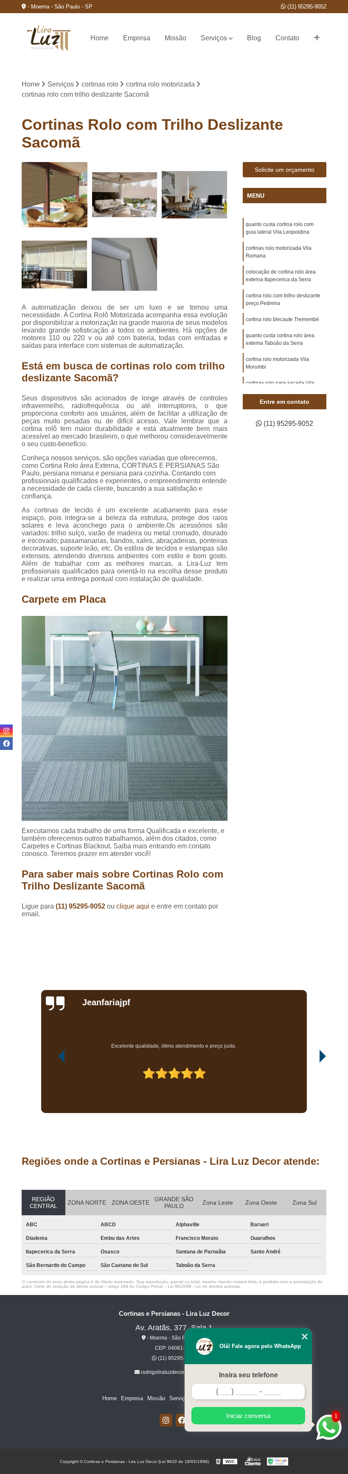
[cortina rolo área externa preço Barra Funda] (124, 195)
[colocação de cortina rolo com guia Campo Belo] (124, 264)
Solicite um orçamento (284, 169)
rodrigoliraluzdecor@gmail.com (176, 1372)
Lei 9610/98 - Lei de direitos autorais (204, 1286)
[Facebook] (182, 1420)
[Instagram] (166, 1420)
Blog (254, 38)
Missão (175, 38)
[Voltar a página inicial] (49, 38)
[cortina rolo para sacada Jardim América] (54, 264)
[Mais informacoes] (316, 38)
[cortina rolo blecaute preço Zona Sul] (194, 195)
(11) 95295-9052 (306, 6)
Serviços (214, 38)
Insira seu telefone (248, 1375)
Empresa (136, 38)
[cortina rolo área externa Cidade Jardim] (54, 195)
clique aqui (132, 906)
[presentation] (50, 1089)
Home (99, 38)
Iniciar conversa (248, 1415)
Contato (287, 38)
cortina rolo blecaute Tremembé (282, 319)
